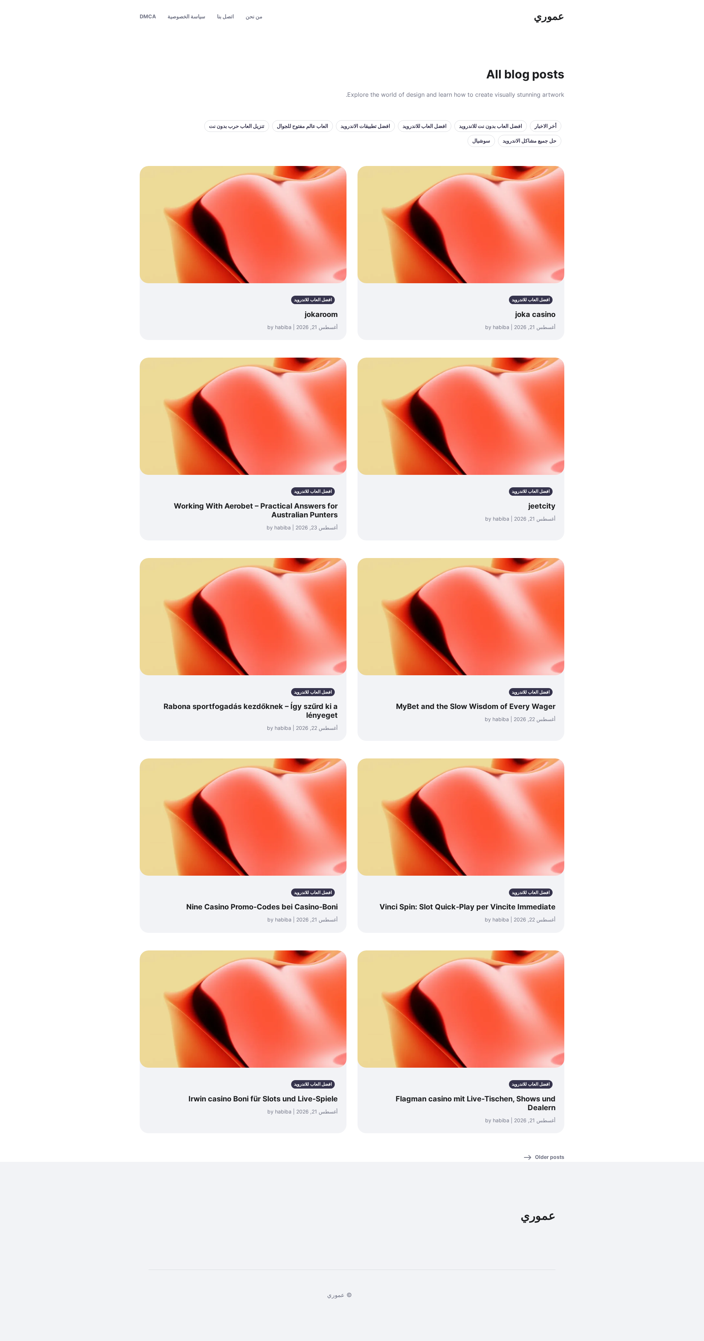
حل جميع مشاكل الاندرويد (530, 140)
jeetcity (542, 506)
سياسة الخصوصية (186, 16)
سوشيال (481, 140)
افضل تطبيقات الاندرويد (365, 126)
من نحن (254, 16)
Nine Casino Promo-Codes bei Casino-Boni (262, 906)
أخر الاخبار (546, 126)
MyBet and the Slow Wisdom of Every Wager (476, 706)
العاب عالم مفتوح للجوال (302, 126)
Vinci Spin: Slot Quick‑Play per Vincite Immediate (468, 906)
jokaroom (321, 314)
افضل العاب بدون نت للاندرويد (490, 126)
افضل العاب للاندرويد (425, 126)
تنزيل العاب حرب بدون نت (236, 126)
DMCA (148, 16)
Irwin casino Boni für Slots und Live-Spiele (263, 1098)
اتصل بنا (225, 16)
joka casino (535, 314)
